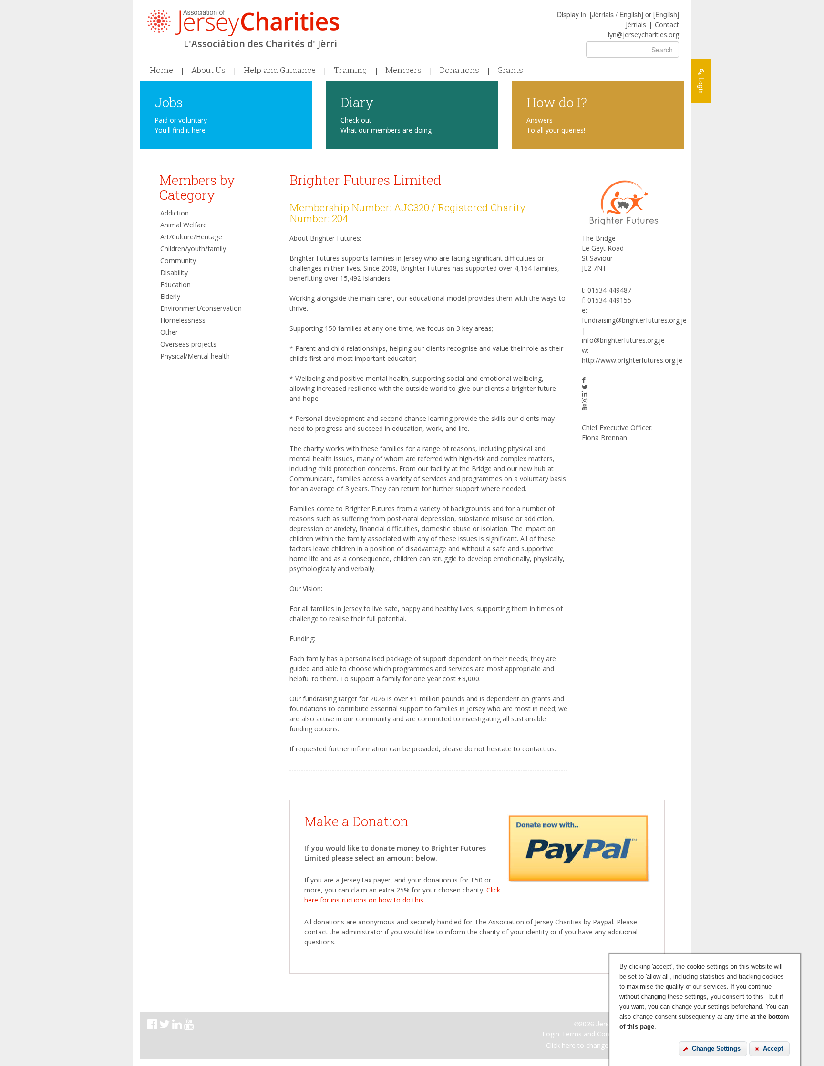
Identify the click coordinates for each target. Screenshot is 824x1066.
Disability (174, 272)
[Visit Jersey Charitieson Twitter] (165, 1025)
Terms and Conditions (596, 1033)
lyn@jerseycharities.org (643, 34)
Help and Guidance (280, 70)
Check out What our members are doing (386, 124)
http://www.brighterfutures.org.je (632, 360)
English (666, 14)
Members (403, 70)
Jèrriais (636, 24)
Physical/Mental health (195, 355)
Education (175, 284)
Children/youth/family (193, 248)
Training (350, 70)
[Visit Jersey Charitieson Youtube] (190, 1025)
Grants (510, 70)
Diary (356, 101)
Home (161, 70)
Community (178, 260)
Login (550, 1033)
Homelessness (183, 320)
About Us (208, 70)
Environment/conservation (201, 308)
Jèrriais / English (616, 14)
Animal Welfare (183, 224)
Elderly (170, 296)
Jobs (168, 101)
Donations (459, 70)
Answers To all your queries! (555, 124)
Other (169, 332)
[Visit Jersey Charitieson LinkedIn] (178, 1025)
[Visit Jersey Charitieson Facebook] (153, 1025)
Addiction (174, 212)
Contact (667, 24)
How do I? (556, 101)
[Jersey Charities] (243, 23)
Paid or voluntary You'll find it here (180, 124)
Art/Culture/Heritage (191, 236)
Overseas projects (188, 343)
